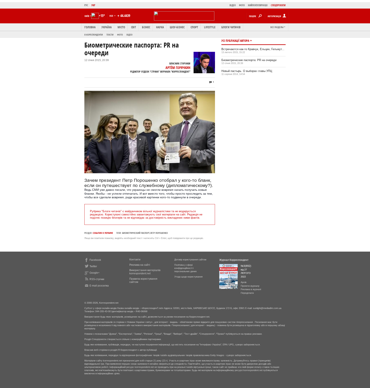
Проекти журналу (250, 286)
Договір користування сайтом (190, 259)
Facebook (95, 259)
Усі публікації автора (235, 41)
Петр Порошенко (159, 232)
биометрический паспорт (136, 232)
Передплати (247, 293)
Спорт (194, 27)
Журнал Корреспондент (234, 259)
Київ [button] (87, 16)
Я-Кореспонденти (93, 34)
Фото (120, 34)
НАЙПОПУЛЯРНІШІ (258, 5)
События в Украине (103, 232)
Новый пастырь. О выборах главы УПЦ (246, 71)
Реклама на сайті (139, 264)
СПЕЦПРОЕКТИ (278, 5)
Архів (243, 282)
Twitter (93, 266)
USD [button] (111, 15)
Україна (106, 27)
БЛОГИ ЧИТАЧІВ (230, 27)
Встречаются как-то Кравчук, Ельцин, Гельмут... (252, 49)
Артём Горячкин (178, 67)
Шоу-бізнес (177, 27)
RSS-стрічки (97, 279)
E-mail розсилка (99, 285)
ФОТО (242, 5)
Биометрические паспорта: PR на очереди (248, 60)
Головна (89, 27)
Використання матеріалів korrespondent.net (144, 272)
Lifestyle (209, 27)
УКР (93, 5)
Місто (121, 27)
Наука (160, 27)
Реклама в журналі (251, 289)
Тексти (109, 34)
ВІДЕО (233, 5)
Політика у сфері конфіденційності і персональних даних (185, 268)
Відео (130, 34)
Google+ (95, 272)
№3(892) (246, 265)
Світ (133, 27)
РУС (86, 5)
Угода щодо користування (188, 276)
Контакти (134, 259)
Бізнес (146, 27)
